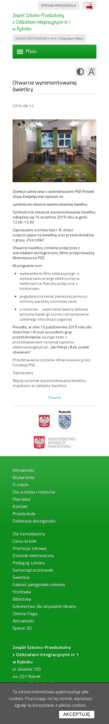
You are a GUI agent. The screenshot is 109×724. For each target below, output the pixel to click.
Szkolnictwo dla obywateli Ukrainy (44, 606)
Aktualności (23, 470)
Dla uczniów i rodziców (34, 492)
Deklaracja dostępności (34, 521)
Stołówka (22, 591)
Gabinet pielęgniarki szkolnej (39, 584)
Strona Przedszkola (58, 5)
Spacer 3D (22, 628)
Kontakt (20, 506)
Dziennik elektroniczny (33, 555)
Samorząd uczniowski (33, 570)
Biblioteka (22, 599)
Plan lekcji (21, 499)
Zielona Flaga (25, 613)
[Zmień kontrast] (80, 71)
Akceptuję (76, 714)
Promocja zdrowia (29, 548)
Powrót (54, 397)
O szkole (21, 484)
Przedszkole (24, 513)
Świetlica (21, 577)
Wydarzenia (23, 477)
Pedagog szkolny (29, 562)
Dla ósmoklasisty (29, 533)
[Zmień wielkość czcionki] (91, 71)
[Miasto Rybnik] (64, 420)
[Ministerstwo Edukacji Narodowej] (54, 442)
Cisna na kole (25, 541)
